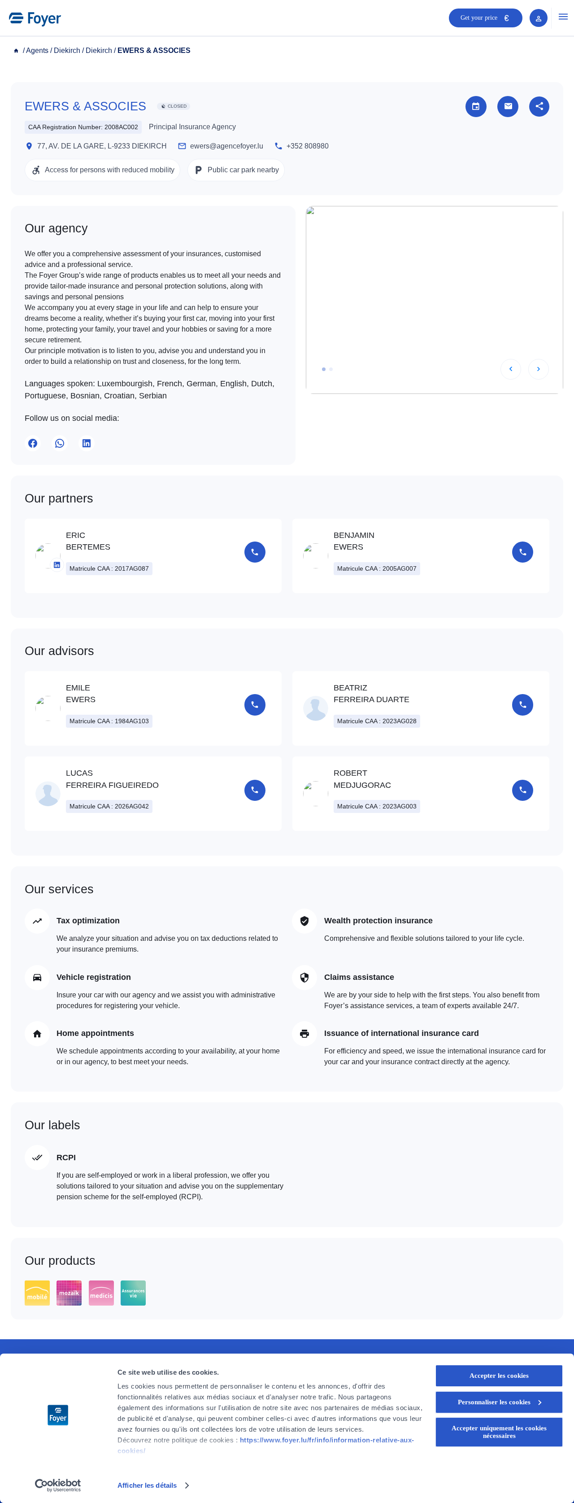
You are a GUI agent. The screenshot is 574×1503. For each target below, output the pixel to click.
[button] (324, 369)
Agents (37, 50)
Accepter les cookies (499, 1375)
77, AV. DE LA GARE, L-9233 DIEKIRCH (102, 146)
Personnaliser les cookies (494, 1402)
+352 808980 (308, 146)
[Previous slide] (510, 369)
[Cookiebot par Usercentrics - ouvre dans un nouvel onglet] (58, 1485)
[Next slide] (538, 369)
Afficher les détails (147, 1485)
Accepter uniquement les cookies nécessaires (499, 1431)
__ (17, 50)
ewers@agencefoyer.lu (226, 146)
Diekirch (67, 50)
